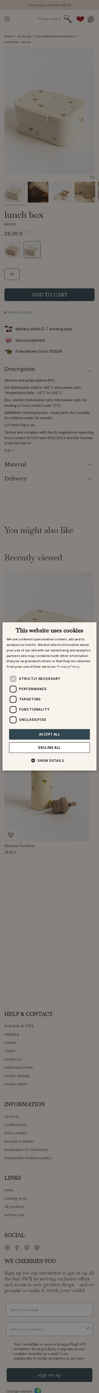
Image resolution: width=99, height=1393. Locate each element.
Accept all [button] (49, 734)
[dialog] (49, 696)
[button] (49, 760)
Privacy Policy (68, 667)
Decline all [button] (49, 747)
